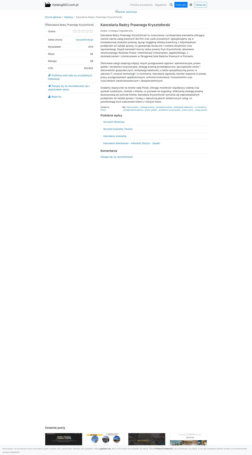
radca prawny (133, 107)
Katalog (68, 17)
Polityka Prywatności (164, 449)
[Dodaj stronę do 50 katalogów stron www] (126, 11)
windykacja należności (184, 107)
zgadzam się (105, 449)
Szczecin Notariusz (114, 121)
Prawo (103, 110)
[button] (171, 4)
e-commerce (200, 107)
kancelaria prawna (164, 107)
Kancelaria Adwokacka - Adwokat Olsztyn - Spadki (131, 143)
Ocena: (52, 31)
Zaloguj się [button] (200, 4)
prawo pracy (188, 110)
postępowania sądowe (133, 110)
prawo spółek (151, 110)
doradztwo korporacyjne (170, 110)
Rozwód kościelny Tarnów (117, 128)
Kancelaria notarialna (114, 136)
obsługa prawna (147, 107)
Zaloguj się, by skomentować (116, 156)
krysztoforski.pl (84, 39)
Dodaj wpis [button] (181, 4)
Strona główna (53, 17)
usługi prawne (201, 110)
